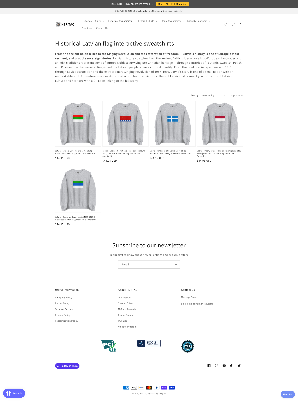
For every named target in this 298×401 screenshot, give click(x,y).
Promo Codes (125, 314)
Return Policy (62, 303)
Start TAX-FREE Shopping (172, 4)
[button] (93, 21)
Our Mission (124, 297)
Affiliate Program (127, 326)
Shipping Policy (63, 297)
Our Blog (122, 320)
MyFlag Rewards (127, 309)
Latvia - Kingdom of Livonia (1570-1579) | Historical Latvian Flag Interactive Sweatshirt (170, 152)
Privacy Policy (62, 314)
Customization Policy (66, 320)
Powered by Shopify (157, 393)
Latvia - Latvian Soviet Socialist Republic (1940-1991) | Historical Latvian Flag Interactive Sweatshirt (124, 153)
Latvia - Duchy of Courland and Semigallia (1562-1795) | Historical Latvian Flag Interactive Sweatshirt (219, 153)
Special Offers (125, 303)
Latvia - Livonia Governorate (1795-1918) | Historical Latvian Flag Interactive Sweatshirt (75, 152)
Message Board (189, 297)
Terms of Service (64, 309)
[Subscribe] (176, 265)
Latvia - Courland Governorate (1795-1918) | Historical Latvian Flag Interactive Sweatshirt (75, 218)
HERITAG (143, 393)
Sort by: (195, 95)
